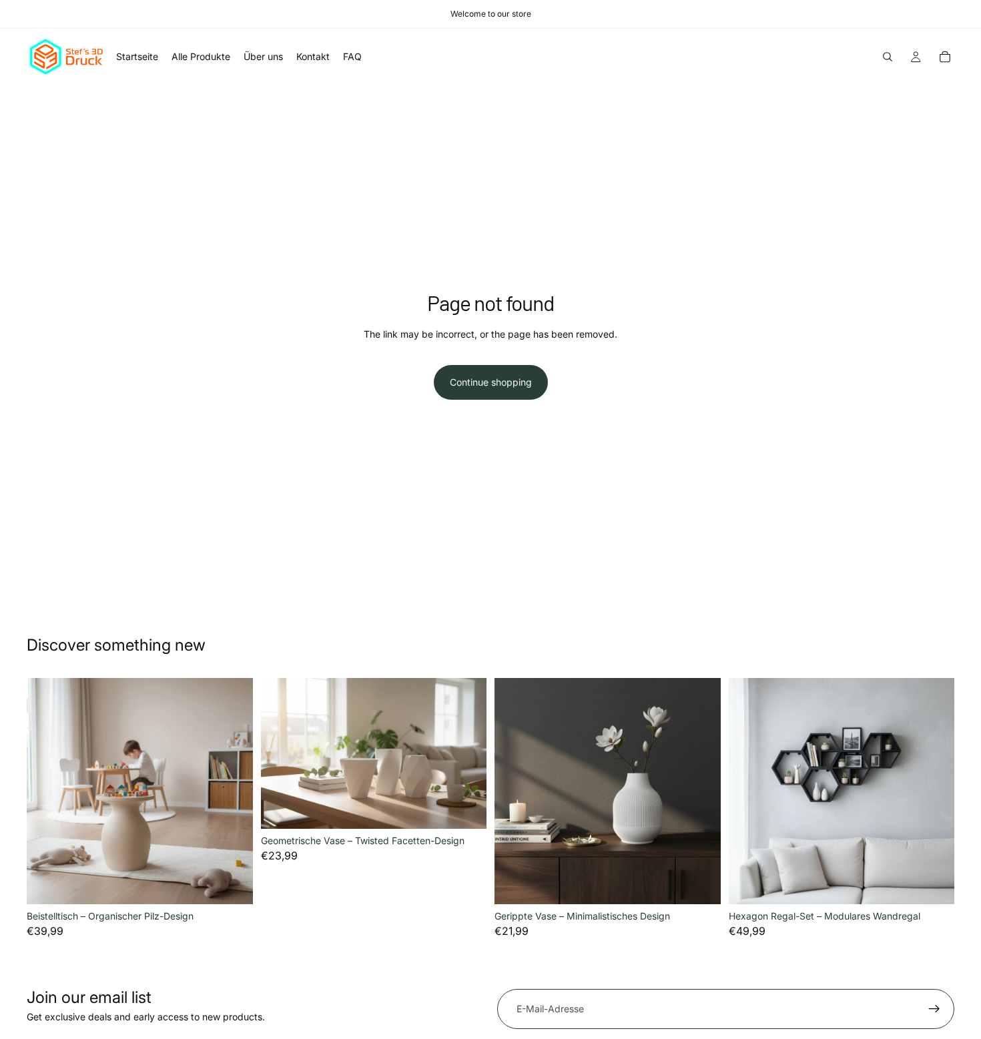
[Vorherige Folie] (47, 791)
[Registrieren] (934, 1009)
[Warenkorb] (945, 56)
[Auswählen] (232, 884)
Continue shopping (491, 382)
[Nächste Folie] (233, 791)
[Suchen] (887, 56)
